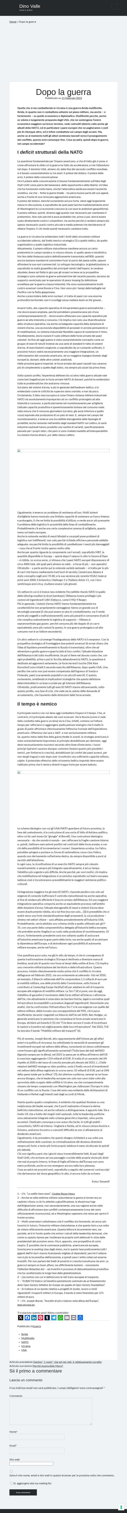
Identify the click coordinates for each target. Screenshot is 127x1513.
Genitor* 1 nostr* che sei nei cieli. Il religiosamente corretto (67, 1362)
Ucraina (25, 1346)
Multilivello (27, 1338)
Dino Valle (29, 6)
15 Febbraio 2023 (72, 98)
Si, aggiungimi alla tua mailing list (32, 1483)
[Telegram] (53, 1317)
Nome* (13, 1432)
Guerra (37, 1326)
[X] (20, 1317)
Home (12, 21)
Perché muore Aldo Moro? (48, 1366)
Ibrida (24, 1334)
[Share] (80, 1317)
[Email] (67, 1317)
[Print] (73, 1317)
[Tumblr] (47, 1317)
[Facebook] (27, 1317)
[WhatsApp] (60, 1317)
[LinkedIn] (34, 1317)
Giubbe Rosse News (63, 1193)
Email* (13, 1445)
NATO (24, 1342)
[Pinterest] (40, 1317)
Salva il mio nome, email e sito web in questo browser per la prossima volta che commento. (61, 1475)
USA (24, 1350)
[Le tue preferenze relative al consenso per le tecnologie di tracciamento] (121, 1507)
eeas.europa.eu (26, 1305)
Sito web (14, 1459)
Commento (15, 1396)
